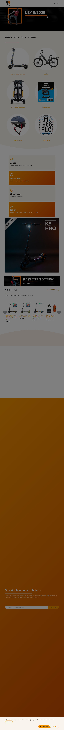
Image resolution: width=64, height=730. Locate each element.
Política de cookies (8, 721)
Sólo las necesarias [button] (44, 726)
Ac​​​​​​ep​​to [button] (55, 726)
